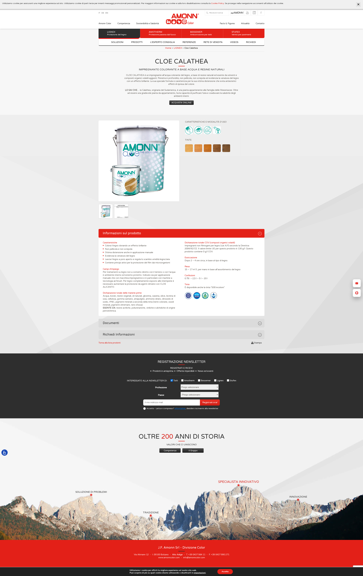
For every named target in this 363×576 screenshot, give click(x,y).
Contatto (260, 23)
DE (103, 13)
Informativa (180, 408)
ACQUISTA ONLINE (181, 102)
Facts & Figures (227, 23)
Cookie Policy (217, 3)
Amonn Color (105, 23)
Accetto (150, 408)
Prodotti (137, 42)
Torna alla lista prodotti (110, 342)
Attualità (245, 23)
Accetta (225, 571)
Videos (234, 42)
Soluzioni (117, 42)
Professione (161, 387)
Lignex (116, 33)
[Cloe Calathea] (139, 160)
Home (168, 48)
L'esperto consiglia (162, 42)
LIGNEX (178, 48)
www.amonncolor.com (169, 557)
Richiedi (251, 42)
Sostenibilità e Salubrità (147, 23)
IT (99, 13)
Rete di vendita (212, 42)
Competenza (123, 23)
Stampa (258, 342)
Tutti (175, 380)
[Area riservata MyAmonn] (357, 293)
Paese (161, 395)
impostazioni (200, 573)
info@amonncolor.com (194, 557)
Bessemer (201, 33)
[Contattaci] (357, 283)
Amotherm (162, 33)
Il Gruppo (193, 450)
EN (106, 13)
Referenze (189, 42)
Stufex (241, 33)
